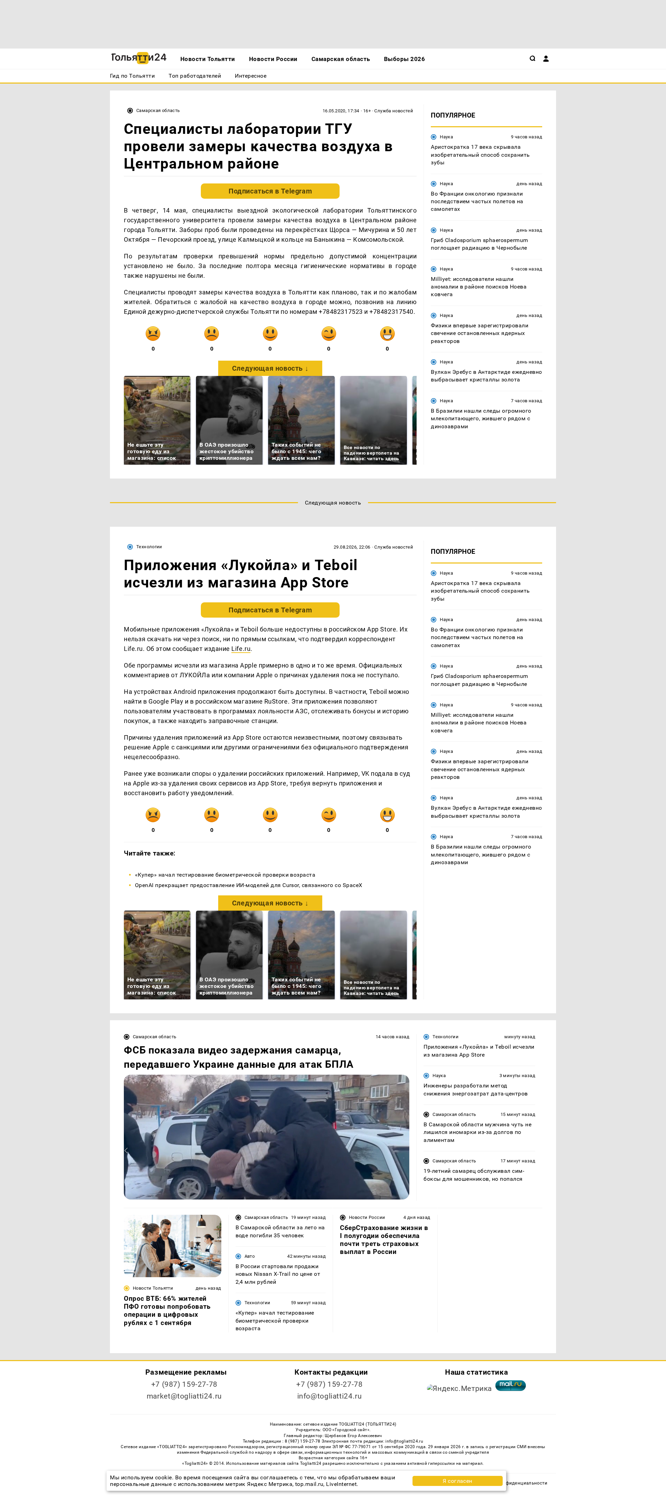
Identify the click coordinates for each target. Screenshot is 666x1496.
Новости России (367, 1217)
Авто (250, 1256)
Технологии (149, 546)
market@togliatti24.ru (184, 1396)
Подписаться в (270, 191)
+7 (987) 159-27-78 (184, 1384)
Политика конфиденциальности (511, 1483)
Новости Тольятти (153, 1288)
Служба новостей (393, 110)
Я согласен (457, 1481)
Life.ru (240, 648)
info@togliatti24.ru (329, 1396)
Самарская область (158, 110)
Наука (446, 136)
